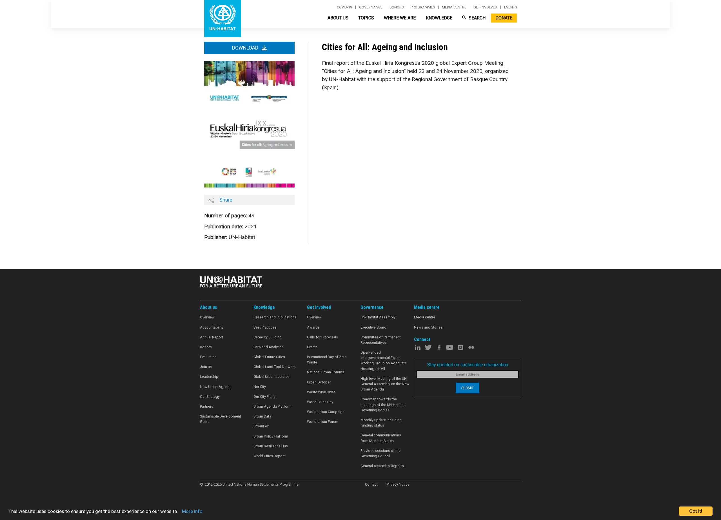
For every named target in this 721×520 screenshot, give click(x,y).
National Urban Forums (325, 372)
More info (192, 511)
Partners (206, 406)
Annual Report (211, 337)
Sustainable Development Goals (220, 419)
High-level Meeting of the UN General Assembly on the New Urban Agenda (384, 383)
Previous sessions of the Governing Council (380, 453)
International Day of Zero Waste (327, 359)
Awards (313, 327)
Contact (371, 484)
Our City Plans (264, 396)
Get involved (485, 7)
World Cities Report (269, 456)
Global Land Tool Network (274, 367)
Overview (207, 317)
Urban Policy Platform (270, 436)
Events (510, 7)
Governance (370, 7)
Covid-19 (344, 7)
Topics (366, 18)
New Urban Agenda (216, 387)
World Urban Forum (322, 421)
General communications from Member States (380, 438)
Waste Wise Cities (321, 392)
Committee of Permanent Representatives (380, 340)
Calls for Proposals (322, 337)
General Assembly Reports (382, 466)
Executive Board (373, 327)
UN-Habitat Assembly (377, 317)
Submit (467, 388)
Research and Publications (275, 317)
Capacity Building (267, 337)
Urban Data (262, 416)
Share (225, 200)
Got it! (695, 511)
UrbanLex (261, 426)
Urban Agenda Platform (272, 406)
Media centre (454, 7)
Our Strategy (210, 396)
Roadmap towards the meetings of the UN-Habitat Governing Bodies (382, 404)
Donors (397, 7)
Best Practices (265, 327)
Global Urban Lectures (271, 376)
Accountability (211, 327)
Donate (503, 18)
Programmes (423, 7)
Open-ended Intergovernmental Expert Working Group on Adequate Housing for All (383, 360)
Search (477, 18)
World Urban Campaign (325, 412)
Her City (259, 387)
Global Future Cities (269, 357)
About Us (338, 18)
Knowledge (439, 18)
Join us (206, 367)
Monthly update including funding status (381, 422)
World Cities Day (320, 402)
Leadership (209, 376)
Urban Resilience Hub (270, 446)
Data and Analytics (268, 347)
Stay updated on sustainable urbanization (467, 364)
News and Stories (428, 327)
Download (245, 48)
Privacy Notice (398, 484)
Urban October (319, 382)
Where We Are (400, 18)
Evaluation (208, 357)
